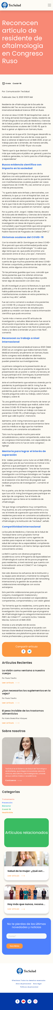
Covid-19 (6, 809)
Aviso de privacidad (23, 984)
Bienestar (6, 806)
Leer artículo (8, 682)
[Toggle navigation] (49, 5)
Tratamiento (8, 799)
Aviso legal (37, 984)
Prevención (7, 802)
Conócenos (10, 780)
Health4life (7, 812)
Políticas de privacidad (29, 987)
